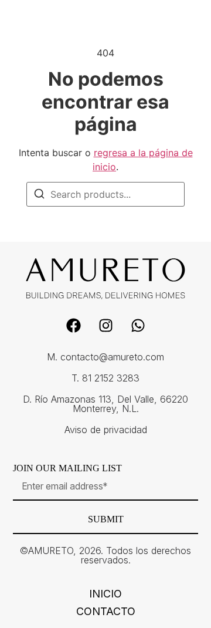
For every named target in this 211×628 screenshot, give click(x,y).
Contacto (105, 611)
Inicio (105, 594)
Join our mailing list (67, 468)
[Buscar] (39, 195)
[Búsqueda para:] (105, 194)
